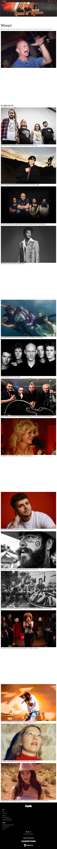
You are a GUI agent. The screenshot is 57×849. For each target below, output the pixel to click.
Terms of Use (4, 815)
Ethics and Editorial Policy (6, 817)
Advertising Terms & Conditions (7, 819)
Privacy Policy (4, 813)
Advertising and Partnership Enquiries (7, 824)
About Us (3, 811)
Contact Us (3, 828)
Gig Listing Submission (5, 826)
